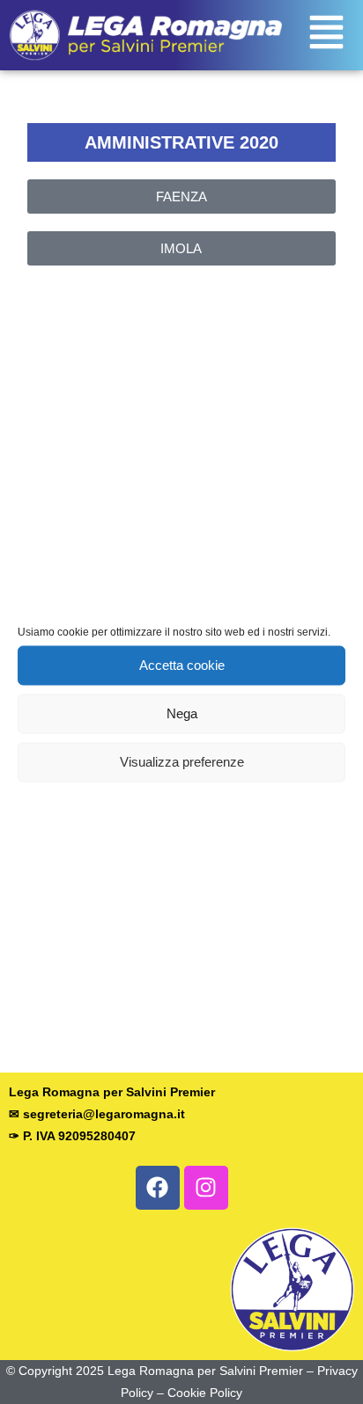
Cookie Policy (204, 1393)
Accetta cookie (182, 665)
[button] (326, 35)
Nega (182, 713)
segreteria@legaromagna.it (104, 1114)
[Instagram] (206, 1188)
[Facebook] (158, 1188)
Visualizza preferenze (182, 761)
